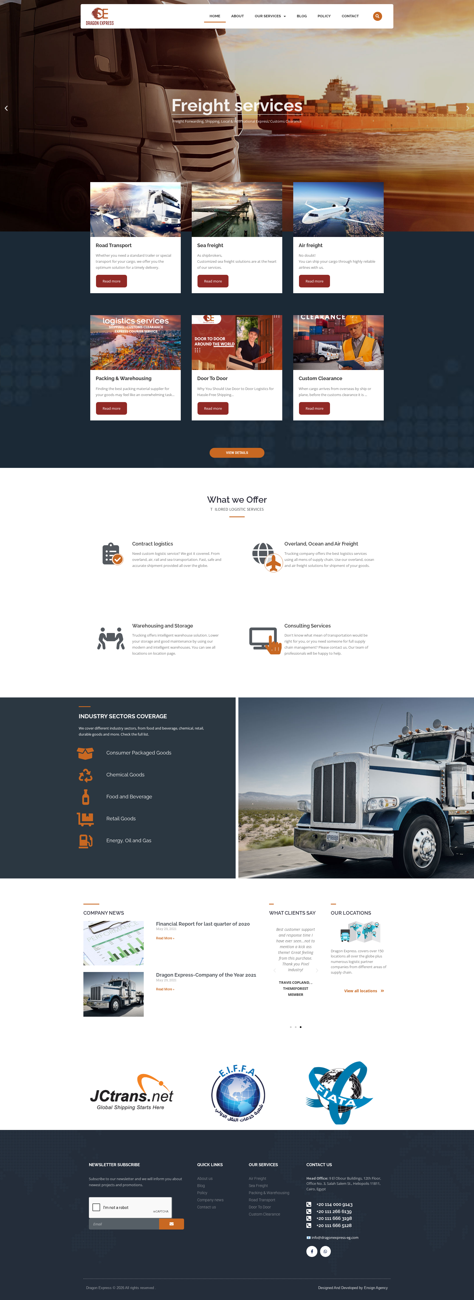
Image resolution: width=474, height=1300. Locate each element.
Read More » (165, 938)
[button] (377, 16)
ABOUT (237, 16)
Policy (324, 16)
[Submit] (171, 1224)
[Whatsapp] (325, 1251)
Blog (302, 16)
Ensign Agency (376, 1288)
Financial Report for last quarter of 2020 (203, 924)
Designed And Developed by (341, 1288)
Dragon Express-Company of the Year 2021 (206, 975)
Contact (350, 16)
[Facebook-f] (311, 1251)
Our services (268, 16)
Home (215, 16)
